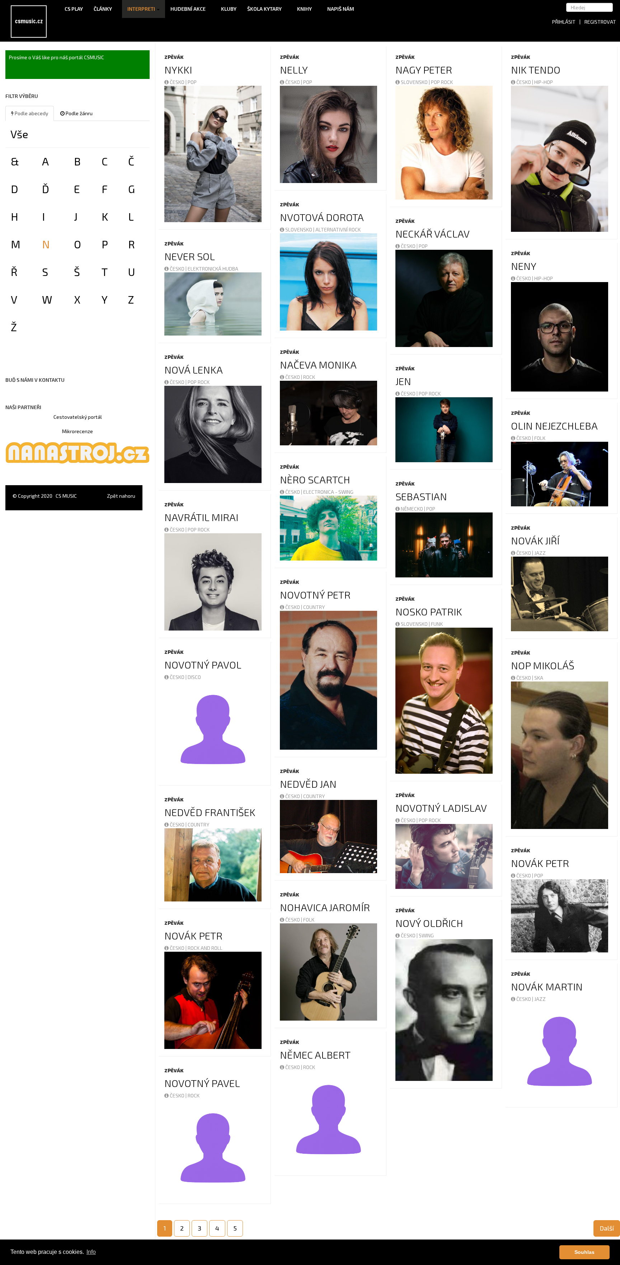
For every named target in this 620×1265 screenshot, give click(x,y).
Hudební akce (188, 9)
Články (103, 9)
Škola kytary (265, 9)
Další (607, 1228)
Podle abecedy (31, 113)
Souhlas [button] (584, 1252)
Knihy (305, 9)
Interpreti (141, 9)
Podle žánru (79, 113)
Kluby (228, 9)
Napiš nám (340, 9)
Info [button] (91, 1252)
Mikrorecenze (77, 431)
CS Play (74, 9)
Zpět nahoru (121, 496)
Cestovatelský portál (77, 417)
